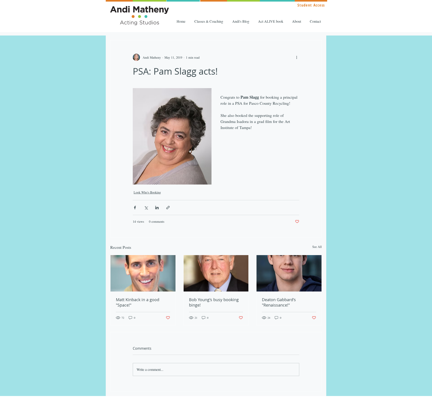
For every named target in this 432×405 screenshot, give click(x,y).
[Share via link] (168, 207)
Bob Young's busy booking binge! (214, 302)
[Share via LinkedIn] (157, 207)
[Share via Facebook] (135, 207)
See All (317, 247)
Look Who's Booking (147, 192)
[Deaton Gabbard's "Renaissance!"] (289, 273)
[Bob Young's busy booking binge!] (216, 273)
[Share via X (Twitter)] (146, 207)
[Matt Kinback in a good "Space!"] (143, 273)
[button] (210, 21)
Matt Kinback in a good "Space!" (137, 302)
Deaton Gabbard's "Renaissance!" (279, 302)
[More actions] (296, 57)
